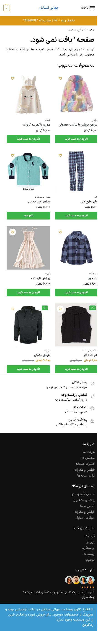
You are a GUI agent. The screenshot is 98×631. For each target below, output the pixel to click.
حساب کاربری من (83, 494)
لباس (96, 197)
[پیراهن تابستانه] (28, 248)
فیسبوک (90, 536)
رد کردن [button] (87, 625)
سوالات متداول (85, 517)
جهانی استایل (49, 7)
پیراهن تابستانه (40, 278)
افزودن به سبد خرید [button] (76, 139)
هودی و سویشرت (42, 197)
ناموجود (28, 216)
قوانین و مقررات (84, 469)
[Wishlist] (60, 78)
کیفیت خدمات (85, 464)
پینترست (89, 554)
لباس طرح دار (90, 202)
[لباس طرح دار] (76, 171)
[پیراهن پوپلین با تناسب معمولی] (76, 94)
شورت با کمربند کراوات (36, 125)
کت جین (93, 278)
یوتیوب (90, 560)
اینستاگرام (88, 548)
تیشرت (47, 350)
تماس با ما (87, 506)
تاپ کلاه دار (91, 355)
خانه (92, 30)
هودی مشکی (42, 355)
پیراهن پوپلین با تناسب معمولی (78, 125)
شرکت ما (89, 452)
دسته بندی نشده (90, 350)
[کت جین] (76, 248)
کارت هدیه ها (86, 475)
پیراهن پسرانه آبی (39, 202)
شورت (47, 120)
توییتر (91, 542)
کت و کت (93, 273)
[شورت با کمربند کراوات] (28, 94)
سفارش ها (88, 458)
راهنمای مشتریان (84, 500)
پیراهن (95, 120)
